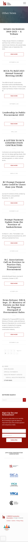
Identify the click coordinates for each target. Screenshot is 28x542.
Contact (8, 520)
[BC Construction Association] (11, 3)
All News (5, 366)
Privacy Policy (19, 520)
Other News (8, 380)
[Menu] (24, 3)
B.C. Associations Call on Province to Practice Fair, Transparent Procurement (14, 265)
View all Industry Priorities (15, 377)
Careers (13, 520)
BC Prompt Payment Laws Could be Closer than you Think (14, 184)
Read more (14, 54)
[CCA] (14, 503)
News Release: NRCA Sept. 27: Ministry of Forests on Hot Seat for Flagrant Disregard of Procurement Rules (14, 306)
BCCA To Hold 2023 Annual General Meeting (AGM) (14, 73)
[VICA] (14, 485)
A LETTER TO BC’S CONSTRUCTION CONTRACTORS (14, 143)
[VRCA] (14, 494)
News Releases (9, 369)
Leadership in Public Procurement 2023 (14, 113)
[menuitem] (24, 3)
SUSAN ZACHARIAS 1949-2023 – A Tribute (14, 31)
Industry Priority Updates (13, 375)
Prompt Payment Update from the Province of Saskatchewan (14, 223)
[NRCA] (14, 467)
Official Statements (11, 372)
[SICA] (14, 476)
